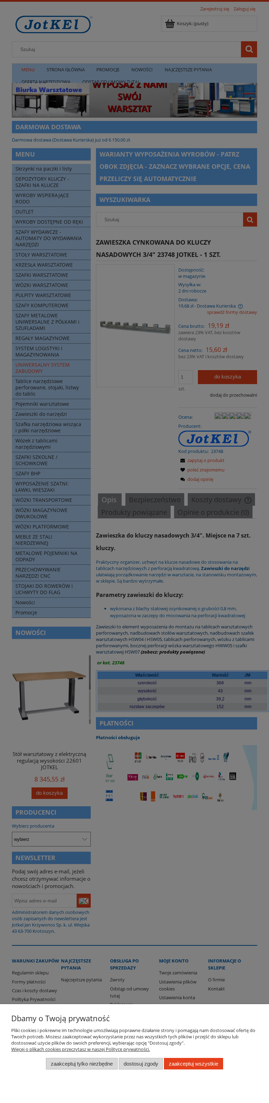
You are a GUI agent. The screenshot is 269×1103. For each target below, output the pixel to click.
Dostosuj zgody (141, 1064)
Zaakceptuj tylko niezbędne (82, 1064)
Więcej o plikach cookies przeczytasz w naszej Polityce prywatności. (80, 1049)
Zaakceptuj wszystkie (193, 1064)
